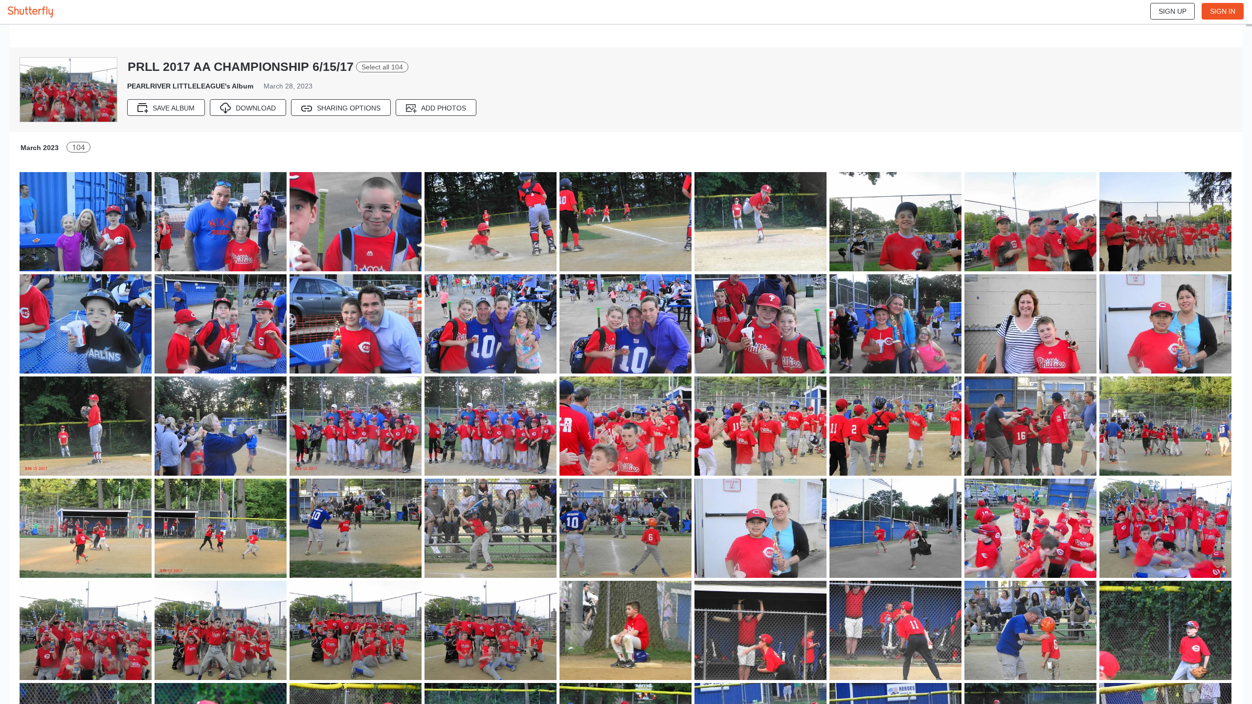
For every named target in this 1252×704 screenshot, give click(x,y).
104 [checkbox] (78, 147)
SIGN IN (1222, 11)
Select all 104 (382, 67)
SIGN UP (1172, 11)
